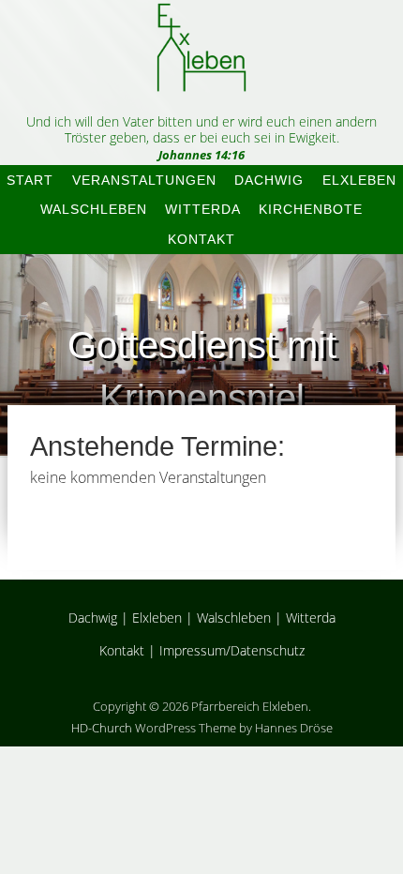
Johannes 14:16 (201, 154)
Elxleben (359, 180)
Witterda (203, 209)
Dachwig (269, 180)
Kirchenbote (311, 209)
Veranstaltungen (144, 180)
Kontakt (201, 239)
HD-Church (101, 727)
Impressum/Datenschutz (232, 650)
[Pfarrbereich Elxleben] (201, 75)
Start (30, 180)
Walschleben (93, 209)
